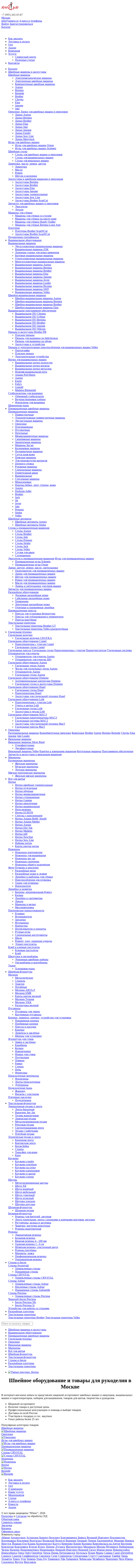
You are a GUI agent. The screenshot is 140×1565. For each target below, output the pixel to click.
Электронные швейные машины (34, 81)
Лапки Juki (21, 126)
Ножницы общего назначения (32, 864)
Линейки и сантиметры (29, 898)
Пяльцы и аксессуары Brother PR (27, 332)
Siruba (18, 512)
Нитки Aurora (23, 824)
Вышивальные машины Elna (31, 273)
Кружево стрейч (24, 1161)
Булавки (20, 913)
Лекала (19, 901)
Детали (19, 209)
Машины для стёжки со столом (33, 215)
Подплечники (23, 1100)
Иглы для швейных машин (23, 142)
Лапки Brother (23, 120)
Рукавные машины (26, 466)
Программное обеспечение (117, 751)
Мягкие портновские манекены (26, 772)
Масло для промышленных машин (35, 583)
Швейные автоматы (19, 518)
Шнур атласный (24, 1198)
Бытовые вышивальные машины (34, 255)
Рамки (18, 1063)
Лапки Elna (21, 123)
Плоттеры (14, 227)
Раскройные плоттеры (21, 1311)
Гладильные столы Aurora (30, 674)
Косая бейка (22, 1146)
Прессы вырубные (26, 619)
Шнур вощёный (24, 1189)
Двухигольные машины (29, 420)
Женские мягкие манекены (30, 775)
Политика (7, 1516)
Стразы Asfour (16, 1280)
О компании (15, 1488)
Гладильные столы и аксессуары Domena (39, 684)
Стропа (19, 1066)
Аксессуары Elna (25, 188)
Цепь (18, 1069)
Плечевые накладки (19, 1097)
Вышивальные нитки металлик (33, 368)
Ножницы (14, 849)
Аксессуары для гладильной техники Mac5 (40, 723)
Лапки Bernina (23, 117)
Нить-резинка (23, 809)
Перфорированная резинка (30, 1256)
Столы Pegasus (23, 540)
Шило (18, 938)
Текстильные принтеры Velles (62, 1317)
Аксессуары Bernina (26, 182)
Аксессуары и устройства (30, 344)
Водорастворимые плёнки (30, 399)
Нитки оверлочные (26, 803)
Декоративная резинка (28, 1234)
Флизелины (22, 1078)
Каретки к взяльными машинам (57, 751)
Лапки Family (23, 133)
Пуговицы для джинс (27, 1011)
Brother (19, 96)
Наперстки (21, 925)
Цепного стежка (24, 463)
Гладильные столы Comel (30, 647)
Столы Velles (22, 549)
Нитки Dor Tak (23, 827)
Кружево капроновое (27, 1170)
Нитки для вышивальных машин (27, 359)
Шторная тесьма (24, 1210)
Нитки (12, 781)
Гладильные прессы (19, 650)
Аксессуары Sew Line (27, 197)
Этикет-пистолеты (26, 944)
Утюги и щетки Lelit (27, 705)
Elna (17, 102)
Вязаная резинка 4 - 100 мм (31, 1241)
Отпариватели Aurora (27, 671)
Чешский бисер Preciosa (22, 1299)
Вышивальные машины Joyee (32, 280)
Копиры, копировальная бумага (33, 892)
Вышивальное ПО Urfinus (30, 316)
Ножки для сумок (25, 1054)
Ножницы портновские (29, 852)
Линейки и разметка (20, 889)
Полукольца (22, 1057)
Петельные (21, 433)
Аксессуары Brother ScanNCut (32, 234)
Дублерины (22, 1084)
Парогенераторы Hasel (28, 693)
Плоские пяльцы (24, 335)
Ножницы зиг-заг (25, 858)
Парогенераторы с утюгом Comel (34, 644)
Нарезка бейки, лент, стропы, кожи (35, 485)
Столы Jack (21, 546)
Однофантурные (24, 745)
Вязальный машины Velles (23, 751)
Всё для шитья (16, 778)
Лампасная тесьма (25, 1118)
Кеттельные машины (89, 751)
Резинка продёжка (25, 1250)
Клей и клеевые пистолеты (24, 947)
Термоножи (22, 601)
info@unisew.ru (10, 20)
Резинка (13, 1231)
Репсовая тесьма (24, 1124)
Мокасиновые (23, 482)
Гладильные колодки (20, 635)
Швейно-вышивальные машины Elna (36, 307)
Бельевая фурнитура (20, 1213)
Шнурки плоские (25, 1201)
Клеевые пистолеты (26, 950)
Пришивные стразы (26, 1271)
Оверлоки (14, 111)
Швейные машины (19, 74)
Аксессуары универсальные (31, 194)
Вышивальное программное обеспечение (32, 310)
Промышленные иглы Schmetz (33, 561)
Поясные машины (25, 457)
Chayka (19, 99)
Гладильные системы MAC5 (31, 720)
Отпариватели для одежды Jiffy (33, 659)
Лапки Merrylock (24, 139)
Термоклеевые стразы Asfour (31, 1283)
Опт (10, 44)
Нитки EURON (24, 812)
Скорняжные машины (28, 439)
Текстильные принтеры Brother (26, 1317)
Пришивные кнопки (27, 1020)
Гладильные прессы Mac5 (30, 726)
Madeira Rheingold (25, 390)
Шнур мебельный (25, 1192)
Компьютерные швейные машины (35, 84)
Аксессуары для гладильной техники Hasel (40, 696)
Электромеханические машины (33, 78)
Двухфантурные (24, 748)
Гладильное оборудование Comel (27, 641)
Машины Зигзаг (24, 445)
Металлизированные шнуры (31, 1182)
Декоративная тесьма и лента (25, 1106)
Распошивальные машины (23, 732)
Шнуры (12, 1179)
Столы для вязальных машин (32, 160)
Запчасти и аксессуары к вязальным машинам (35, 754)
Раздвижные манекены (21, 760)
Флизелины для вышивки (30, 402)
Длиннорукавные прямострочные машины (40, 417)
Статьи (12, 1498)
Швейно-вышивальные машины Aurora (38, 298)
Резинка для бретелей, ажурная (33, 1216)
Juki (17, 108)
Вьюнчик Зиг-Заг (25, 1112)
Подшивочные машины (29, 451)
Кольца (19, 1048)
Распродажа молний (27, 1005)
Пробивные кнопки (26, 1023)
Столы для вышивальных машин (34, 157)
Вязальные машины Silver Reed (26, 742)
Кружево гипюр (24, 1176)
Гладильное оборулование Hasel (26, 687)
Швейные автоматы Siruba (30, 524)
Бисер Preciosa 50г (25, 1302)
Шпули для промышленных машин (35, 576)
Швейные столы (17, 151)
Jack (17, 497)
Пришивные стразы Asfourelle (32, 1290)
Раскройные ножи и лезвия (31, 873)
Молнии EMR (23, 993)
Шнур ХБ (20, 1185)
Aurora (19, 87)
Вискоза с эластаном (27, 1094)
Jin (16, 500)
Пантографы (22, 350)
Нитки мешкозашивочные (30, 794)
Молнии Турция (24, 999)
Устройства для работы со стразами (28, 1308)
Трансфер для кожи (26, 1152)
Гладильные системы (119, 650)
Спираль (20, 980)
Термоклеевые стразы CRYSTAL (34, 1277)
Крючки (19, 1029)
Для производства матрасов (31, 460)
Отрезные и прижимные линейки (34, 607)
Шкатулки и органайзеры (23, 956)
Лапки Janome (23, 130)
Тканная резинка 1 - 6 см (29, 1244)
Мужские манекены (26, 766)
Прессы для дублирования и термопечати (39, 616)
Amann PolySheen (25, 374)
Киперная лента (24, 1140)
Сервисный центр (25, 56)
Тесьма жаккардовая (27, 1115)
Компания (14, 50)
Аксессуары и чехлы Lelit (30, 711)
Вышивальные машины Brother (33, 270)
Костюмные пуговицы (28, 1014)
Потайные (21, 987)
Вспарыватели (23, 916)
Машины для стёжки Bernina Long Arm (37, 224)
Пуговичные (22, 429)
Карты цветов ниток (27, 846)
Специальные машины (28, 469)
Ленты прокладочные (27, 1081)
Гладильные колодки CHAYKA (33, 638)
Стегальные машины (27, 478)
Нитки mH (21, 833)
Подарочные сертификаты (23, 237)
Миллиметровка (24, 907)
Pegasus (19, 509)
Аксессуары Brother (26, 185)
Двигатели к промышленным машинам (31, 558)
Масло (19, 169)
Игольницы (22, 922)
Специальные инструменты (31, 934)
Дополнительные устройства (32, 356)
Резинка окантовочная (28, 1228)
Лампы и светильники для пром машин (38, 586)
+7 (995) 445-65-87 (12, 14)
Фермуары (21, 1072)
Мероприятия (16, 1495)
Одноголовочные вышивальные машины (39, 258)
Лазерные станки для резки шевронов (37, 252)
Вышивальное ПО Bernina (30, 319)
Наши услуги (16, 1492)
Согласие (21, 1516)
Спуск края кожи (25, 454)
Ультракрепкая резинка (28, 1259)
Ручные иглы (22, 931)
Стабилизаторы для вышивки (25, 393)
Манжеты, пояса (24, 1253)
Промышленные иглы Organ (31, 564)
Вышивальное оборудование (25, 240)
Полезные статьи (25, 59)
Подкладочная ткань (20, 1088)
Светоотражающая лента (29, 1127)
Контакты (14, 63)
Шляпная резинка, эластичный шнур (36, 1247)
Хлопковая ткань (25, 968)
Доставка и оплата (19, 41)
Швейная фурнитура (20, 971)
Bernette (19, 93)
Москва (5, 17)
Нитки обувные (24, 791)
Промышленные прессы (22, 610)
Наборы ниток (23, 843)
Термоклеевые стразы (27, 1268)
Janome (19, 105)
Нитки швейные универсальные (34, 785)
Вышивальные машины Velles (32, 292)
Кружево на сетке (25, 1167)
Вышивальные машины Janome (33, 276)
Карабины (21, 1045)
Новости (13, 1504)
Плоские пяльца (24, 353)
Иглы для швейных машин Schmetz (35, 148)
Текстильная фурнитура (22, 1103)
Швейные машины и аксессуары (27, 71)
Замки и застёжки (25, 1042)
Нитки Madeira (23, 830)
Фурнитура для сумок (21, 1039)
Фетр (11, 867)
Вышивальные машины (22, 243)
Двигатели (21, 206)
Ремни (19, 172)
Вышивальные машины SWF (32, 289)
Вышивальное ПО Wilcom (30, 328)
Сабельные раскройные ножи (32, 598)
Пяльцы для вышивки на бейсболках (36, 338)
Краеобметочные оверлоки (55, 732)
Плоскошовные (24, 426)
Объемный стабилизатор (29, 396)
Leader (26, 736)
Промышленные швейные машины (28, 408)
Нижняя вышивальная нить (31, 371)
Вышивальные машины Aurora (33, 264)
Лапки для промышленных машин (35, 573)
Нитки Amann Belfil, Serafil (30, 818)
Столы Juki (21, 537)
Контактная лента (25, 1143)
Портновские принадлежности (26, 910)
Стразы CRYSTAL (19, 1274)
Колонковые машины (27, 448)
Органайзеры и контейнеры (31, 962)
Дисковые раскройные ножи (31, 595)
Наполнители (23, 886)
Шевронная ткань (18, 405)
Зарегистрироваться (21, 23)
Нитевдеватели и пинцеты (30, 928)
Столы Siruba (22, 543)
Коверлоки (78, 732)
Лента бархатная (24, 1109)
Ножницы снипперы (27, 861)
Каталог (6, 27)
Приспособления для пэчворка (33, 879)
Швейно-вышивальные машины (27, 295)
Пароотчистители (96, 650)
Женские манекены (26, 763)
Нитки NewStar (24, 837)
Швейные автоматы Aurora (31, 521)
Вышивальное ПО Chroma (30, 313)
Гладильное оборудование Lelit (26, 699)
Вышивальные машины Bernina (33, 267)
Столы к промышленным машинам (28, 527)
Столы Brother (23, 534)
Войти (5, 23)
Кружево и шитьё (25, 1173)
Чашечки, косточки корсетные (32, 1225)
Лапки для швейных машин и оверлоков (44, 111)
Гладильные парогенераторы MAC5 (36, 717)
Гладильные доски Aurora (30, 665)
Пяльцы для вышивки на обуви (33, 341)
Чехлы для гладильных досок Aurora (36, 668)
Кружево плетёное (26, 1164)
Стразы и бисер (17, 1262)
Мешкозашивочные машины (31, 436)
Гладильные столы (43, 650)
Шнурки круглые (25, 1204)
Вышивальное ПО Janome (30, 325)
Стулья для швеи (24, 552)
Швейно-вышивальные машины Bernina (38, 301)
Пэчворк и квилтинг (27, 867)
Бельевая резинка (25, 1237)
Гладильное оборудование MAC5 (27, 714)
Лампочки (21, 166)
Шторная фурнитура (20, 1207)
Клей (18, 953)
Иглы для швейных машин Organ (34, 145)
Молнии (13, 974)
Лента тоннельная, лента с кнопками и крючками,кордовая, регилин (55, 1219)
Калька (19, 895)
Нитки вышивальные (27, 806)
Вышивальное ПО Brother (30, 322)
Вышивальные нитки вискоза (32, 365)
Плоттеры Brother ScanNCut (31, 231)
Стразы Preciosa (17, 1293)
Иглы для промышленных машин (74, 558)
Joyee (18, 503)
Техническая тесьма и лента (24, 1136)
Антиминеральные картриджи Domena (37, 680)
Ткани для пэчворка (26, 882)
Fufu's (18, 384)
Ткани (12, 965)
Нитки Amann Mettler (27, 821)
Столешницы (23, 555)
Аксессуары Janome (26, 191)
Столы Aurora (23, 530)
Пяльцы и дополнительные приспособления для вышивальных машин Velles (53, 347)
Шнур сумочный (25, 1195)
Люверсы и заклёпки (27, 1032)
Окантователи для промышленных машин (39, 570)
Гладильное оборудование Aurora (27, 662)
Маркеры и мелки (25, 904)
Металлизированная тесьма (31, 1121)
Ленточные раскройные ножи (32, 604)
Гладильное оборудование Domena (28, 677)
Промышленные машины (23, 411)
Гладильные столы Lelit (28, 708)
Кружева (13, 1158)
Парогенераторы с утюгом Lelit (33, 702)
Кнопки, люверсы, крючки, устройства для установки (39, 1017)
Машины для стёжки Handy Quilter (35, 221)
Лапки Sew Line (24, 136)
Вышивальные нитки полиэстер (34, 362)
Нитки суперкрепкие (27, 797)
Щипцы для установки (28, 1035)
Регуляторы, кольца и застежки (33, 1222)
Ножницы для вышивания (30, 855)
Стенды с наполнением (28, 815)
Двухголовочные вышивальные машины (39, 246)
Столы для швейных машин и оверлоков (38, 154)
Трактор (19, 983)
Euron (18, 381)
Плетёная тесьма (24, 1133)
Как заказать (15, 38)
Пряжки (19, 1060)
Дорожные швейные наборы (31, 959)
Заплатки (20, 919)
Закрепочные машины (28, 442)
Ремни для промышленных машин (35, 579)
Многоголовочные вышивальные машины (40, 261)
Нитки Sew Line (24, 840)
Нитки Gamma (23, 800)
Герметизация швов (26, 472)
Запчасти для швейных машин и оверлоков (33, 203)
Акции (12, 47)
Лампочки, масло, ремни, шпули (27, 163)
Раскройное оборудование (23, 592)
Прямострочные (24, 414)
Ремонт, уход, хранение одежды (33, 941)
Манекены (14, 757)
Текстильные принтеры (22, 622)
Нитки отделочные (26, 788)
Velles (18, 515)
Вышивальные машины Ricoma (33, 286)
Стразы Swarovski (18, 1265)
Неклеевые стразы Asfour (30, 1286)
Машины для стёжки (20, 212)
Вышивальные (23, 475)
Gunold (19, 387)
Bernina (19, 90)
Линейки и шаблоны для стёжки (34, 876)
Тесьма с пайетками (26, 1130)
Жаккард (20, 1091)
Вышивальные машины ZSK (32, 249)
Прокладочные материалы (23, 1075)
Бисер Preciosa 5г (25, 1305)
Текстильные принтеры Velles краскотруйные (41, 628)
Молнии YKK (23, 1002)
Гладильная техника (20, 631)
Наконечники (23, 1051)
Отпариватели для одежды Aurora (34, 656)
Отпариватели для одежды (23, 653)
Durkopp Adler (23, 491)
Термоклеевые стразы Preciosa (32, 1296)
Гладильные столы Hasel (29, 690)
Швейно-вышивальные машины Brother (38, 304)
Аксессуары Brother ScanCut (31, 200)
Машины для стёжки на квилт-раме (36, 218)
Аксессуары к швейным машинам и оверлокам (35, 179)
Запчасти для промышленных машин (30, 589)
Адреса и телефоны (30, 20)
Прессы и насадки (25, 1026)
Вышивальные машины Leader (33, 283)
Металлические (24, 977)
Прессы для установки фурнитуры (35, 613)
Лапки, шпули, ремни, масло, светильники (33, 567)
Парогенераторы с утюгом (69, 650)
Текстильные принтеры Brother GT (35, 625)
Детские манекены (26, 769)
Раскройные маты (25, 870)
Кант (18, 1155)
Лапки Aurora (23, 114)
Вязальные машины (19, 739)
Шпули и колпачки (26, 175)
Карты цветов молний (28, 996)
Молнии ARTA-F (25, 990)
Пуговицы (14, 1008)
